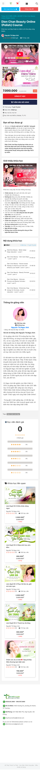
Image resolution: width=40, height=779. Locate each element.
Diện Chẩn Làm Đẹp (13, 414)
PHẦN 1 (7, 245)
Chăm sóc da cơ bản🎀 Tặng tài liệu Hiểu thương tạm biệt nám (19, 661)
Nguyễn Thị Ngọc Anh (20, 327)
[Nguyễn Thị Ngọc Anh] (20, 314)
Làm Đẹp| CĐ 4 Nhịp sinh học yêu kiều (18, 546)
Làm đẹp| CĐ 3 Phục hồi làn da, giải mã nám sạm (18, 585)
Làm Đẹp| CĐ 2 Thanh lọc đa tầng (18, 623)
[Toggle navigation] (3, 3)
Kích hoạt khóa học (10, 9)
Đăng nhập (28, 9)
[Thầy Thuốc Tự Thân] (11, 3)
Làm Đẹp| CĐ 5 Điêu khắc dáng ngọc (17, 507)
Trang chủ (4, 16)
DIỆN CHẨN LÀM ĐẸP (16, 16)
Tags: (4, 414)
